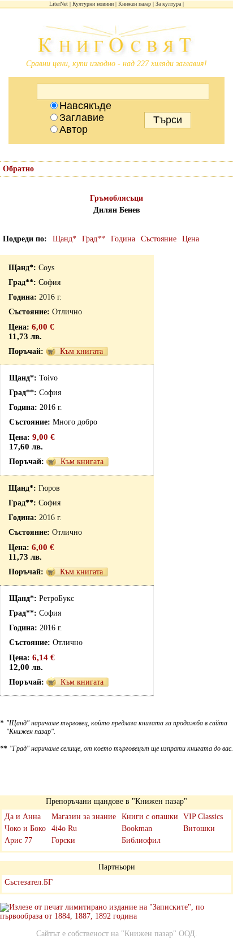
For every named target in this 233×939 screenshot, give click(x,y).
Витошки (199, 828)
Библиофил (141, 840)
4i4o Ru (64, 828)
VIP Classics (203, 816)
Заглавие (81, 117)
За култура (168, 4)
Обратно (18, 169)
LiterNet (58, 4)
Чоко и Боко (25, 828)
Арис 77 (18, 840)
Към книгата (81, 351)
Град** (93, 239)
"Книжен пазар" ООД (158, 933)
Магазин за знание (83, 816)
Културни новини (93, 4)
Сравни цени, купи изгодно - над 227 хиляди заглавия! (116, 63)
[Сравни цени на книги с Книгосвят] (116, 42)
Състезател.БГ (29, 882)
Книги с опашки (150, 816)
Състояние (158, 239)
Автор (73, 129)
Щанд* (64, 239)
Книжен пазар (134, 4)
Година (123, 239)
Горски (63, 840)
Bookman (137, 828)
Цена (190, 239)
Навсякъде (85, 105)
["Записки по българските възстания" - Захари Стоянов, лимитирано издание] (116, 912)
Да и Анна (23, 816)
